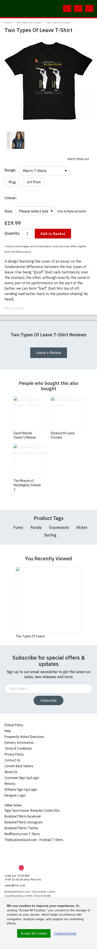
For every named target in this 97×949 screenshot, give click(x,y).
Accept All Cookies (34, 933)
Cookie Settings (65, 933)
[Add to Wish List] (80, 636)
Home (8, 22)
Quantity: (12, 233)
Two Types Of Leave (58, 22)
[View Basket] (78, 8)
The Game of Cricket (28, 22)
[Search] (67, 8)
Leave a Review (48, 352)
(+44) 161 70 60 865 (17, 875)
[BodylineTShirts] (23, 853)
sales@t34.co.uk (15, 885)
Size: (9, 211)
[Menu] (89, 8)
